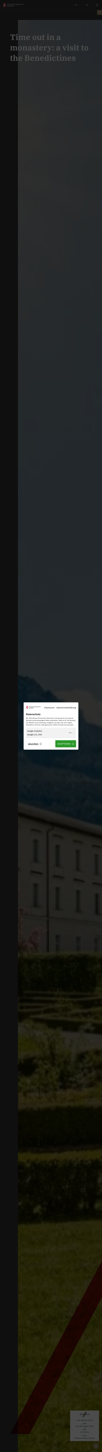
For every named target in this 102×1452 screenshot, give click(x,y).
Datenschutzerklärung (66, 707)
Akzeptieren (64, 743)
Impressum (49, 707)
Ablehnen (33, 743)
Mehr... (70, 732)
